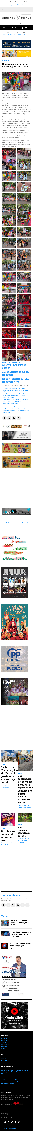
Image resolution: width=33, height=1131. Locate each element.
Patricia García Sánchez (24, 807)
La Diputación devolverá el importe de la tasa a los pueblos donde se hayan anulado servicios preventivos (17, 410)
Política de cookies (16, 1127)
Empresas (4, 1040)
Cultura (3, 1049)
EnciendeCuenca (18, 69)
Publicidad (20, 5)
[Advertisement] (16, 487)
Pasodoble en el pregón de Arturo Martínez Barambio (21, 934)
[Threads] (22, 905)
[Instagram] (13, 905)
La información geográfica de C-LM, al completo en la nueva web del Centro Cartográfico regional (14, 395)
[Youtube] (18, 905)
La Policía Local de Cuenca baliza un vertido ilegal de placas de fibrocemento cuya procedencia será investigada (16, 401)
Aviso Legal (4, 1127)
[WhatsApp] (27, 905)
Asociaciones (5, 1044)
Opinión (12, 5)
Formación (4, 1047)
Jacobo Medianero (6, 845)
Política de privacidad (10, 1128)
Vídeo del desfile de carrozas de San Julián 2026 (20, 923)
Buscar (31, 9)
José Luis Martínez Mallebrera (23, 841)
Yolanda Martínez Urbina (8, 787)
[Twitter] (8, 905)
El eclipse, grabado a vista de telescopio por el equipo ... (20, 946)
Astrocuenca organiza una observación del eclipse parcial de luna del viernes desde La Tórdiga (15, 390)
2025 (8, 32)
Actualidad (23, 32)
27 (17, 32)
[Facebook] (3, 905)
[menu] (3, 27)
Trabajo (3, 1042)
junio (13, 32)
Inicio (3, 32)
